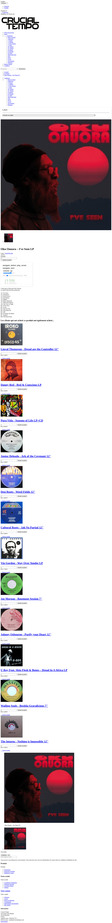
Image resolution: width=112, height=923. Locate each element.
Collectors (10, 39)
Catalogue (8, 36)
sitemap (6, 887)
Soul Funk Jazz (12, 54)
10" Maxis (10, 47)
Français (6, 6)
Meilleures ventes (9, 873)
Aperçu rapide (5, 358)
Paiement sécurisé (9, 884)
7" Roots (10, 40)
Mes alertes (7, 905)
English (6, 8)
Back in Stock (11, 37)
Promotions (7, 870)
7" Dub (10, 45)
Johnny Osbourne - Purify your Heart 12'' (26, 634)
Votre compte (5, 891)
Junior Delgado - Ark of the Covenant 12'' (26, 456)
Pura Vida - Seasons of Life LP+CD (22, 420)
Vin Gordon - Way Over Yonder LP (22, 563)
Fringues (10, 62)
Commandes (7, 902)
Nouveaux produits (9, 871)
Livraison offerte (8, 886)
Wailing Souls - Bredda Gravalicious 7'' (24, 705)
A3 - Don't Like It (11, 283)
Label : (3, 253)
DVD (9, 58)
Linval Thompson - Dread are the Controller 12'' (30, 349)
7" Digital (10, 42)
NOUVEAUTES (9, 32)
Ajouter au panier (6, 260)
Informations (4, 921)
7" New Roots (12, 43)
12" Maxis (10, 48)
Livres (9, 59)
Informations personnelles (11, 903)
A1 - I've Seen (10, 280)
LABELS (7, 66)
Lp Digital (10, 51)
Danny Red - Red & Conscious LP (21, 384)
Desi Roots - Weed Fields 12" (18, 491)
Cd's (9, 56)
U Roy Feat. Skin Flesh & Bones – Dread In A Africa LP (34, 670)
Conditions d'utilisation (10, 882)
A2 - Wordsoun (10, 281)
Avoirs (6, 899)
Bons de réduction (9, 900)
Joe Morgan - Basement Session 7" (21, 598)
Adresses (6, 897)
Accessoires (11, 61)
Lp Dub (10, 53)
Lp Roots (10, 50)
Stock (5, 34)
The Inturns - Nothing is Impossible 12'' (24, 741)
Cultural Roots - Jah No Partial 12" (22, 527)
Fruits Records (9, 253)
